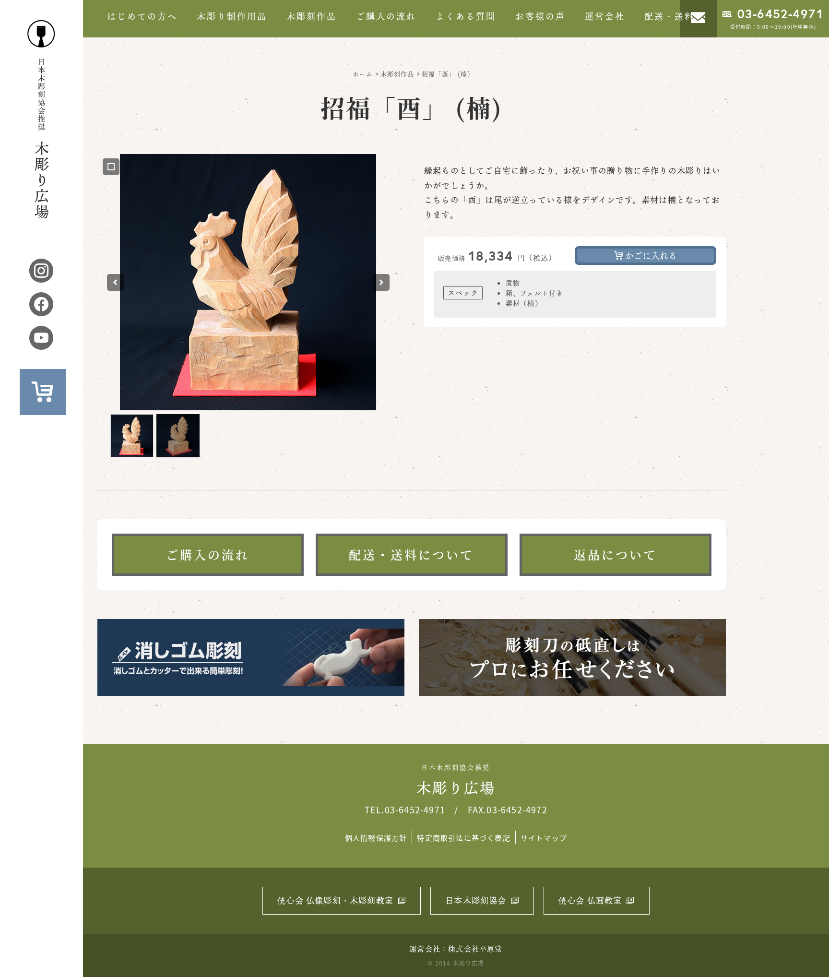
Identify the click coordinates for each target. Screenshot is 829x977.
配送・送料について (411, 554)
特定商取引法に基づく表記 (463, 838)
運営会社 (605, 16)
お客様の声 (540, 16)
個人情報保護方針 (376, 838)
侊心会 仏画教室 (590, 900)
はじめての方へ (142, 16)
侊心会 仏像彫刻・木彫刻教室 (335, 900)
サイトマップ (544, 838)
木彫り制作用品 (232, 16)
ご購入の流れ (386, 16)
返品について (615, 554)
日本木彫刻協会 (475, 900)
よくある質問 (466, 16)
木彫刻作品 (311, 16)
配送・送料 (669, 16)
